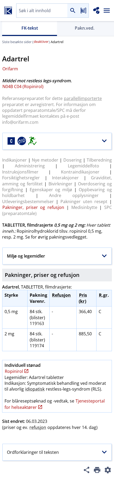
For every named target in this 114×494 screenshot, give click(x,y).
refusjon (37, 427)
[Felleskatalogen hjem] (8, 10)
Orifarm (10, 69)
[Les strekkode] (83, 11)
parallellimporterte (83, 98)
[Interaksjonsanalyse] (96, 10)
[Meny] (107, 10)
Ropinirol (14, 371)
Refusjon (61, 295)
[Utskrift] (97, 470)
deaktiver (41, 41)
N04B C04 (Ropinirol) (22, 86)
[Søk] (72, 11)
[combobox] (41, 11)
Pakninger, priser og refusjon (33, 207)
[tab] (29, 28)
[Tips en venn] (86, 470)
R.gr (103, 295)
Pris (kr (83, 298)
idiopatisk (35, 389)
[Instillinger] (107, 470)
